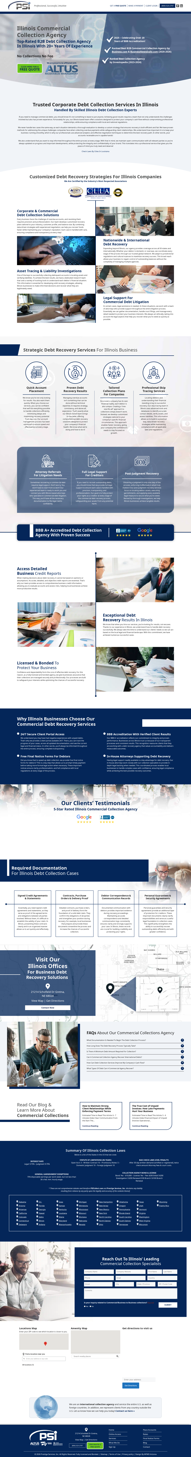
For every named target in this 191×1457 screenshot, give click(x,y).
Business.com (119, 51)
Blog (145, 1442)
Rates (145, 1434)
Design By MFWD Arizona (146, 1454)
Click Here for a (30, 68)
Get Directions (55, 1000)
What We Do (114, 1442)
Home (111, 1430)
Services (112, 1438)
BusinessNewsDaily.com (144, 51)
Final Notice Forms (151, 1438)
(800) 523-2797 (167, 6)
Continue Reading (90, 1126)
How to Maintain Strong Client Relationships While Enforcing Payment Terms (96, 1108)
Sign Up (112, 1447)
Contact (146, 1447)
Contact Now (47, 1007)
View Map (37, 1000)
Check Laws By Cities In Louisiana (95, 151)
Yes (86, 1306)
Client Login (151, 6)
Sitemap (104, 1454)
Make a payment (135, 6)
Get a (118, 6)
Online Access (115, 1434)
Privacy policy (128, 1454)
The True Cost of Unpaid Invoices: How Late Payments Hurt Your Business (148, 1108)
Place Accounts (149, 1430)
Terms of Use (114, 1454)
